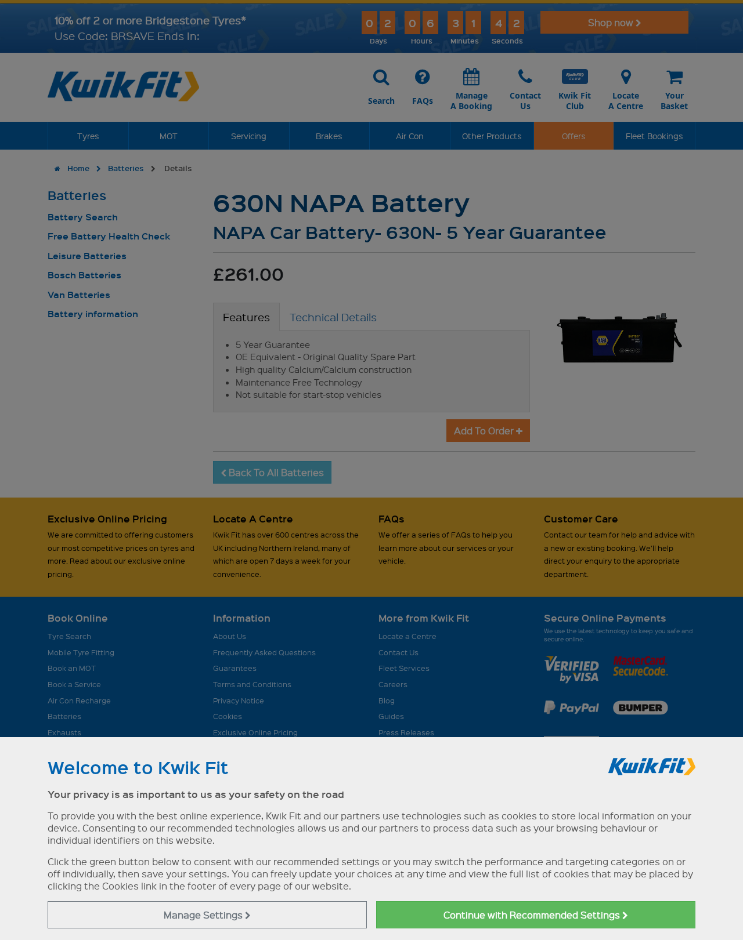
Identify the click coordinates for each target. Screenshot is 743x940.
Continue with (532, 915)
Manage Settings (204, 915)
